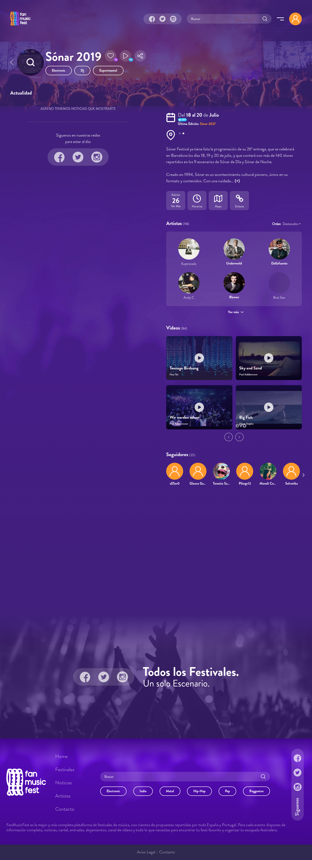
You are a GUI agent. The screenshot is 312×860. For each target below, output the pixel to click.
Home (61, 756)
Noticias (63, 782)
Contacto (64, 809)
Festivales (64, 769)
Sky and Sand (250, 368)
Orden (276, 223)
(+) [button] (237, 181)
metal (170, 791)
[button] (110, 57)
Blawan (234, 297)
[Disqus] (156, 550)
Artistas (63, 795)
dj (82, 70)
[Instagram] (173, 19)
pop (227, 791)
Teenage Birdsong (184, 368)
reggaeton (256, 791)
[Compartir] (140, 57)
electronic (58, 70)
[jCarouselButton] (303, 474)
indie (143, 791)
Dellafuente (279, 263)
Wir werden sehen (184, 417)
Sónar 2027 (208, 123)
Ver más (233, 312)
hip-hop (199, 791)
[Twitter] (162, 19)
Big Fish (246, 417)
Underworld (234, 263)
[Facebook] (152, 19)
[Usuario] (295, 19)
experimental (108, 70)
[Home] (20, 26)
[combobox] (292, 223)
